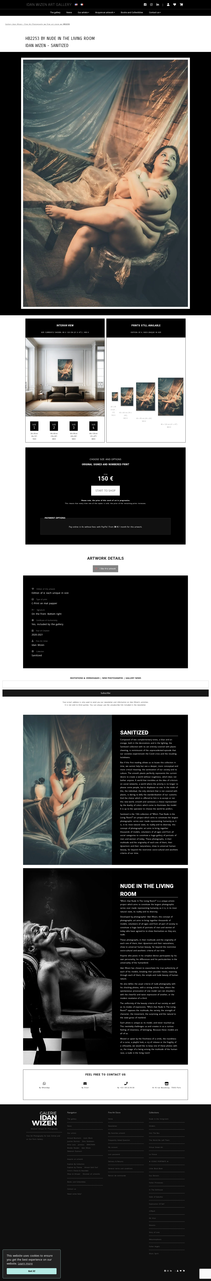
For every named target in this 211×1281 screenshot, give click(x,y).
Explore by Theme (74, 1167)
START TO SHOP (105, 490)
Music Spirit (154, 1253)
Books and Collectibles (132, 12)
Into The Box (154, 1133)
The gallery (55, 12)
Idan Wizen (86, 1148)
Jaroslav (81, 1144)
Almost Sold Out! (91, 1167)
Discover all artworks (91, 1174)
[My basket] (181, 4)
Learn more (25, 1263)
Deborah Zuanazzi (74, 1151)
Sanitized (60, 45)
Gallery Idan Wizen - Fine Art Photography (24, 24)
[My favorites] (175, 4)
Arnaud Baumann (74, 1138)
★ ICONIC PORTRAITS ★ (158, 1161)
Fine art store (53, 24)
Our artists (83, 12)
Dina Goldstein (88, 1141)
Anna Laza (71, 1144)
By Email (85, 1087)
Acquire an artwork (104, 12)
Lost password (114, 1154)
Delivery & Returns (115, 1161)
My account (113, 1147)
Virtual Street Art (156, 1147)
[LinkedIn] (160, 4)
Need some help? (74, 1194)
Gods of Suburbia (156, 1197)
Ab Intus (152, 1218)
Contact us (154, 12)
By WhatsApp (44, 1087)
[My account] (168, 4)
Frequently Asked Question (119, 1140)
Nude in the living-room (158, 1119)
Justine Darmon (73, 1141)
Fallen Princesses (156, 1182)
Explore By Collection (75, 1164)
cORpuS (152, 1211)
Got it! (31, 1271)
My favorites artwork (116, 1133)
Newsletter (112, 1126)
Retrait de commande (117, 1175)
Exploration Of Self (156, 1204)
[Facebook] (146, 4)
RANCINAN (91, 1144)
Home (110, 1119)
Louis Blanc (88, 1138)
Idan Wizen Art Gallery (49, 4)
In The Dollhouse (156, 1190)
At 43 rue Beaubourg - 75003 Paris (166, 1087)
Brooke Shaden (73, 1148)
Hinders (152, 1126)
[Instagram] (151, 4)
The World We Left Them (159, 1140)
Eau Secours (154, 1175)
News (69, 12)
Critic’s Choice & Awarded (77, 1170)
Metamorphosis (155, 1239)
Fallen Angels (154, 1246)
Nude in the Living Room (71, 38)
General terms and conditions (120, 1168)
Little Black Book (156, 1168)
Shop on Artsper (73, 1174)
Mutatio (152, 1225)
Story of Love (154, 1232)
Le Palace (153, 1154)
